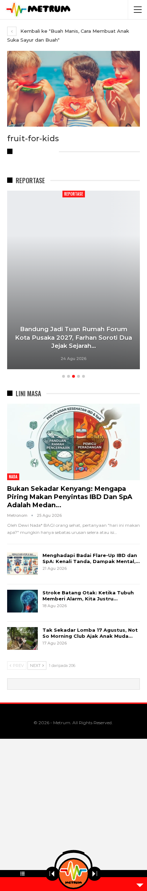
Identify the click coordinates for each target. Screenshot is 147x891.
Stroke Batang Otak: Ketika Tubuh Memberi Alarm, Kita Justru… (88, 595)
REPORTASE (73, 194)
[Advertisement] (73, 815)
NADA (13, 476)
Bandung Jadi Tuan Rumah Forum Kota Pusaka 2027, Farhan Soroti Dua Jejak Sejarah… (73, 337)
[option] (73, 281)
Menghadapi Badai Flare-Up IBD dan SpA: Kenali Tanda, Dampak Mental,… (91, 558)
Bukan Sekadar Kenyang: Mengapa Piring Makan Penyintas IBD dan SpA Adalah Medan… (69, 497)
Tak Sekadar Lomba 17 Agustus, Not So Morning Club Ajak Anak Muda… (90, 633)
